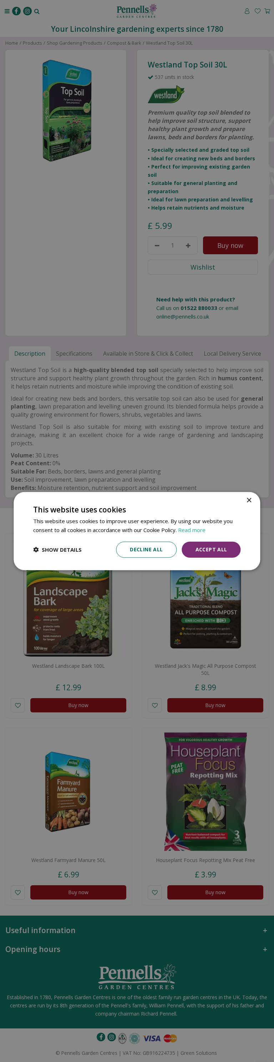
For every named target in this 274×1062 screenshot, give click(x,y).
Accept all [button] (211, 549)
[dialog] (137, 531)
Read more (192, 529)
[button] (57, 549)
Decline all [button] (146, 549)
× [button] (249, 500)
